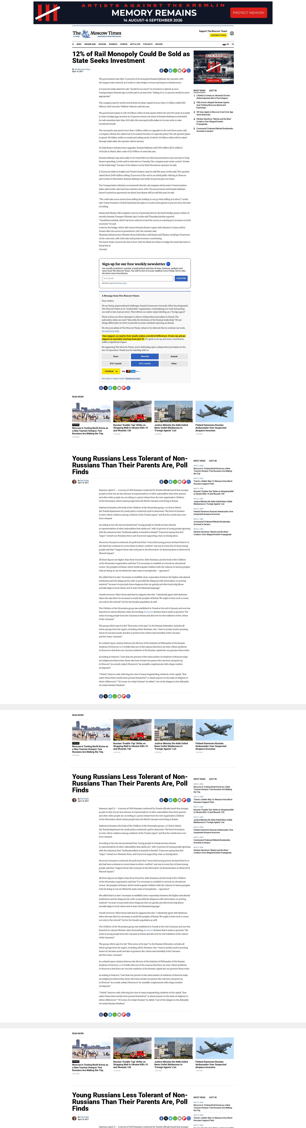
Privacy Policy (122, 283)
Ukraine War (90, 44)
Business (113, 44)
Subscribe (181, 278)
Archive (159, 44)
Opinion (123, 44)
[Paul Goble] (74, 482)
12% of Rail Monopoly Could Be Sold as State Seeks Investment (131, 57)
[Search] (233, 44)
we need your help (110, 331)
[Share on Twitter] (166, 70)
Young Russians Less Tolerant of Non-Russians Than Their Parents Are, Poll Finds (130, 465)
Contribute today (218, 35)
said (166, 507)
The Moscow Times (82, 69)
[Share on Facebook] (161, 70)
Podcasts (148, 44)
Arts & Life (135, 44)
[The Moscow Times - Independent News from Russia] (96, 33)
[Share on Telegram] (170, 70)
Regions (102, 44)
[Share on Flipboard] (184, 70)
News (79, 44)
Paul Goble (84, 481)
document (148, 612)
